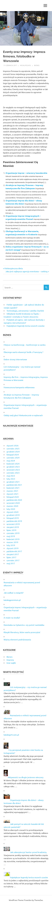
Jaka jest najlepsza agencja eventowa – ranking (26, 271)
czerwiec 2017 (13, 560)
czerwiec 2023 (13, 472)
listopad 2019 (13, 518)
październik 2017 (14, 551)
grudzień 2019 (13, 515)
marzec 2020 (12, 506)
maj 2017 (11, 563)
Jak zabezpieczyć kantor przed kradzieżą (28, 852)
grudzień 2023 (13, 466)
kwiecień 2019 (13, 539)
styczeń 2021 (12, 494)
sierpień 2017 (13, 554)
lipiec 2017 (11, 557)
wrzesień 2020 (13, 503)
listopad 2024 (13, 454)
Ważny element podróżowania (17, 639)
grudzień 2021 (13, 481)
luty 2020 (11, 509)
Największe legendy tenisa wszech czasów (25, 325)
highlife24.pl (25, 65)
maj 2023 (11, 475)
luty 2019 (11, 545)
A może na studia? (12, 617)
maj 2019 (11, 536)
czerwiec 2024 (13, 457)
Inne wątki (11, 663)
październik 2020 (14, 500)
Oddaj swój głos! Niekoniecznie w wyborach (23, 415)
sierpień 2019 (13, 527)
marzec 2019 (12, 542)
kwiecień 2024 (13, 463)
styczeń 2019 (12, 548)
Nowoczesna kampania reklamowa (19, 387)
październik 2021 (14, 484)
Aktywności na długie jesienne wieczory (25, 777)
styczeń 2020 (12, 512)
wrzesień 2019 (13, 524)
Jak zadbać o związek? (13, 592)
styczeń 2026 (12, 445)
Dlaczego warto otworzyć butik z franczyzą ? (23, 352)
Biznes (36, 65)
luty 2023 (11, 478)
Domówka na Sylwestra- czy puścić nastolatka (24, 625)
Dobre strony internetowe (15, 359)
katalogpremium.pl (12, 600)
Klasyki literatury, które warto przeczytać (22, 632)
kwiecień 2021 (13, 487)
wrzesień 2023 (13, 469)
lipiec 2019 (11, 530)
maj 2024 (11, 460)
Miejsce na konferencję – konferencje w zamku (25, 344)
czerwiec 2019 (13, 533)
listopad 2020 (13, 497)
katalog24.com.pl (11, 734)
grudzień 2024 (13, 451)
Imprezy (10, 659)
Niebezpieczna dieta (13, 268)
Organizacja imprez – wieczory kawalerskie (26, 173)
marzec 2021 (12, 491)
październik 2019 (14, 521)
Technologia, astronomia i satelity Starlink (25, 310)
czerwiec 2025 (13, 448)
